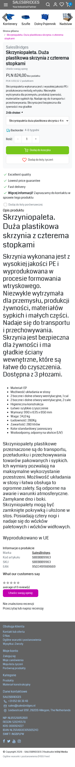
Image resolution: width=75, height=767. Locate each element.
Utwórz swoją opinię (17, 69)
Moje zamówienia (13, 660)
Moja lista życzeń (13, 664)
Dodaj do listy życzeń (40, 160)
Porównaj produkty (14, 668)
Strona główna (11, 31)
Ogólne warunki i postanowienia (22, 640)
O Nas (6, 636)
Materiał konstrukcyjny (16, 684)
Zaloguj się (9, 656)
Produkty (8, 680)
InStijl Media (61, 752)
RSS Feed (44, 756)
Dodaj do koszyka (40, 150)
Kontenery (10, 24)
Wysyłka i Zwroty (13, 644)
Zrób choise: (14, 113)
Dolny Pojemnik (45, 24)
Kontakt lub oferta (14, 632)
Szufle (26, 24)
